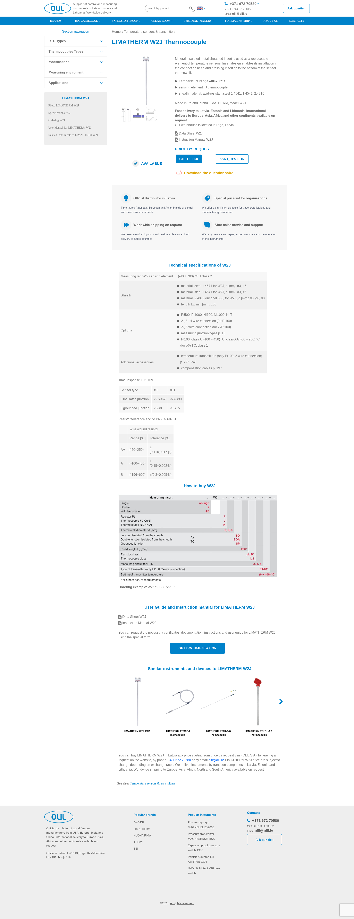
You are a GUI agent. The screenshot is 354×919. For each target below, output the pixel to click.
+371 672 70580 (243, 4)
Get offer (188, 159)
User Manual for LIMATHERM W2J (69, 127)
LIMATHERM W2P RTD (137, 731)
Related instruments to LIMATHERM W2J (73, 135)
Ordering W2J (56, 120)
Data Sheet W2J (190, 133)
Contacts (296, 20)
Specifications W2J (59, 112)
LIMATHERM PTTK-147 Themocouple (218, 733)
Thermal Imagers (197, 20)
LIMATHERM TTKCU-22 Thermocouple (258, 733)
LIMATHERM (142, 829)
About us (270, 20)
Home (116, 31)
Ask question (296, 8)
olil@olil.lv (239, 13)
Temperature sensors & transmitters (149, 31)
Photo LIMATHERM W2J (63, 105)
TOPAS (138, 842)
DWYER (139, 822)
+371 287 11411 (243, 16)
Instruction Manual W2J (195, 139)
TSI (136, 848)
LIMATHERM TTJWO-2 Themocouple (178, 733)
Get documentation (197, 648)
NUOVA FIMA (142, 835)
